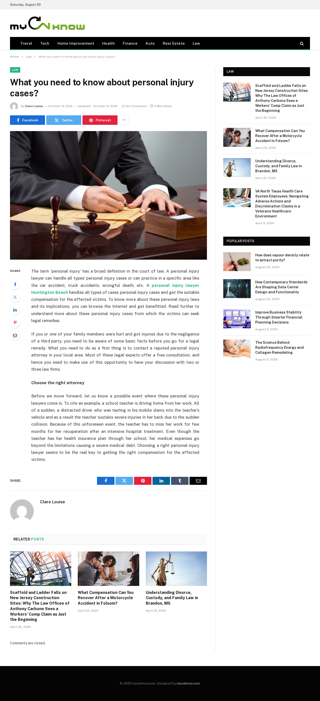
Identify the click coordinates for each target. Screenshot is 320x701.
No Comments (136, 106)
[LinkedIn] (15, 310)
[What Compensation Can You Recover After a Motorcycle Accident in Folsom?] (108, 568)
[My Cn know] (47, 23)
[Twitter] (15, 297)
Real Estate (174, 43)
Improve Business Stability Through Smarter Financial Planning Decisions (278, 317)
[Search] (301, 43)
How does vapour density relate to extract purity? (282, 257)
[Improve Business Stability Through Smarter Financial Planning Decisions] (237, 318)
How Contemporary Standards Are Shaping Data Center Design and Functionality (281, 287)
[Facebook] (15, 284)
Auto (150, 43)
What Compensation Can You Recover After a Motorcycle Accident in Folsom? (106, 598)
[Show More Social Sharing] (124, 120)
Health (108, 43)
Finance (130, 43)
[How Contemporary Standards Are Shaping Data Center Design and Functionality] (237, 288)
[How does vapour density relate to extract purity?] (237, 261)
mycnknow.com (188, 683)
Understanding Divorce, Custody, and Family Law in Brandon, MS (172, 598)
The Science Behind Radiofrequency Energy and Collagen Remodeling (279, 347)
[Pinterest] (15, 323)
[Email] (15, 335)
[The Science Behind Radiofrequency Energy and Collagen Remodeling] (237, 349)
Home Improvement (76, 43)
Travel (26, 43)
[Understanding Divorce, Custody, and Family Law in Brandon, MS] (176, 568)
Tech (45, 43)
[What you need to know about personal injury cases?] (108, 195)
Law (196, 43)
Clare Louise (34, 106)
